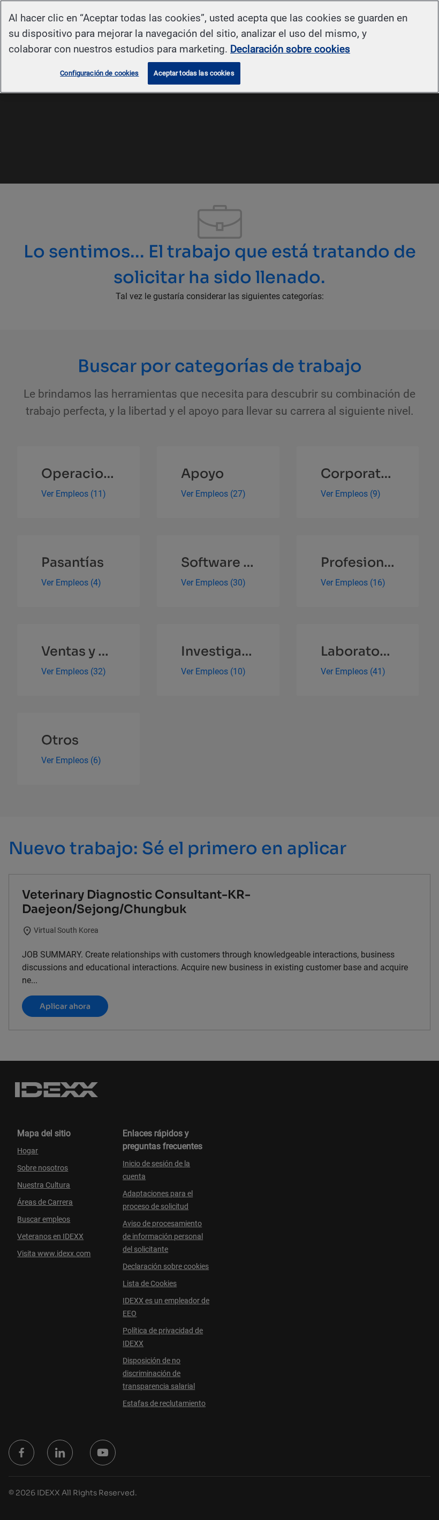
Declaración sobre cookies (290, 49)
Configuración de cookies (99, 73)
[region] (219, 46)
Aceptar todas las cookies (194, 73)
